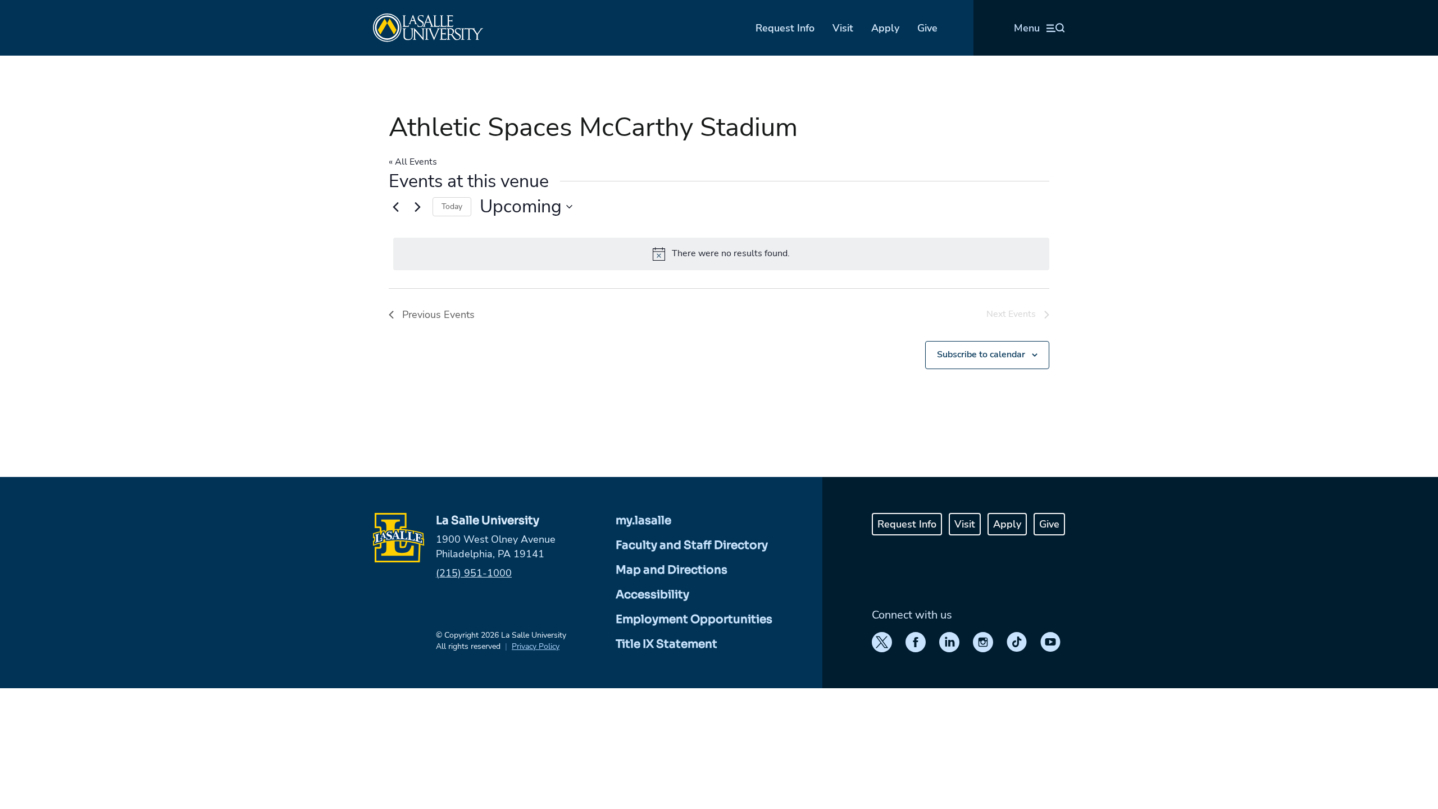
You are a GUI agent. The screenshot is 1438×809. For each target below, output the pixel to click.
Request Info (785, 28)
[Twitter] (882, 642)
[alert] (721, 254)
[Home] (428, 27)
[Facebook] (915, 642)
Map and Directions (671, 570)
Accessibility (652, 595)
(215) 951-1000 (474, 573)
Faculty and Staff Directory (692, 545)
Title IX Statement (666, 644)
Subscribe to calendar (981, 354)
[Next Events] (417, 206)
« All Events (413, 162)
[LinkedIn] (949, 642)
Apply (885, 28)
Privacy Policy (535, 646)
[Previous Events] (395, 206)
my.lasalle (643, 520)
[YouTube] (1050, 642)
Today (452, 206)
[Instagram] (983, 642)
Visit (842, 28)
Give (927, 28)
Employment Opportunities (694, 619)
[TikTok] (1017, 642)
